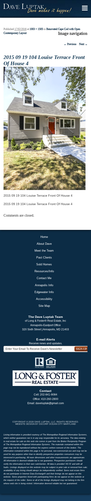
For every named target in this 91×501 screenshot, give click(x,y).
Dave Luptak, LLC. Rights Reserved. (56, 422)
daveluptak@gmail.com (50, 403)
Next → (83, 44)
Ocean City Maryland (62, 424)
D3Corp (43, 424)
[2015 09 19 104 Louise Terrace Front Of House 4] (44, 128)
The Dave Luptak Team (45, 317)
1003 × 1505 (36, 29)
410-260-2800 (49, 399)
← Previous (70, 44)
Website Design (25, 424)
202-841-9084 (48, 394)
